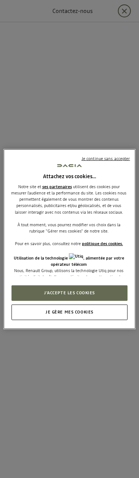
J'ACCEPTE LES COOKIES (69, 293)
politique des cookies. (102, 244)
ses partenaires (57, 187)
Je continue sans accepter (106, 158)
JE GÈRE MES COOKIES (69, 312)
